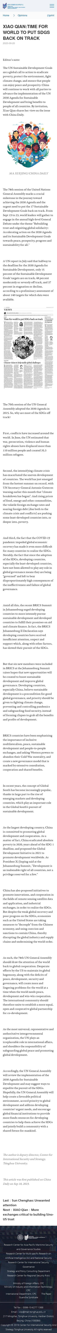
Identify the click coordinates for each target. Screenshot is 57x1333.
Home (6, 15)
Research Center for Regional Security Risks (28, 1275)
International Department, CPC (21, 1293)
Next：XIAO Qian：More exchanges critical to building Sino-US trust (28, 1214)
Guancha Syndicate (28, 1297)
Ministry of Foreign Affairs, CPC (28, 1283)
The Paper (46, 1293)
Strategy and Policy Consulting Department (28, 1271)
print (52, 15)
